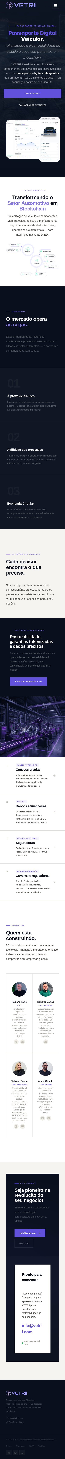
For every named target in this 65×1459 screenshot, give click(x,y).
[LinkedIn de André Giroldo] (42, 1118)
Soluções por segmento (32, 105)
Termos (9, 1446)
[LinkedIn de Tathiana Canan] (16, 1126)
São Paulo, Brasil (16, 1422)
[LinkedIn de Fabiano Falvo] (16, 1041)
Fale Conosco (32, 94)
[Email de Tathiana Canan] (22, 1126)
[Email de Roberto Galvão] (45, 1041)
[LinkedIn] (8, 1452)
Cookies (41, 1446)
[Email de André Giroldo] (48, 1118)
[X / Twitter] (22, 1452)
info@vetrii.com (28, 1233)
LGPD (31, 1446)
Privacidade (21, 1446)
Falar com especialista (26, 681)
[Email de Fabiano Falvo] (22, 1041)
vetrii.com (24, 1243)
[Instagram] (15, 1452)
